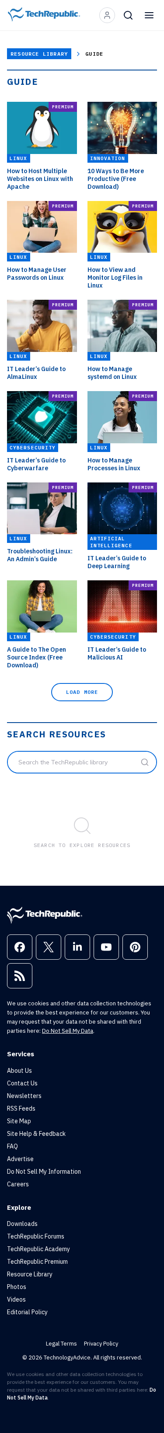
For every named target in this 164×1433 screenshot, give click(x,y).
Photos (16, 1287)
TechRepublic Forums (35, 1236)
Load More (82, 692)
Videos (16, 1299)
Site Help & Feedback (36, 1134)
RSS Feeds (21, 1108)
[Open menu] (149, 15)
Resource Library (39, 53)
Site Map (19, 1121)
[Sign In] (107, 15)
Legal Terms (61, 1343)
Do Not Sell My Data (67, 1031)
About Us (19, 1071)
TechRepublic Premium (37, 1262)
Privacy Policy (101, 1343)
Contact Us (22, 1083)
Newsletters (24, 1096)
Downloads (22, 1224)
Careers (18, 1184)
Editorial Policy (27, 1312)
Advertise (20, 1159)
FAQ (12, 1146)
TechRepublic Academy (38, 1249)
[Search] (128, 15)
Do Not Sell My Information (44, 1171)
